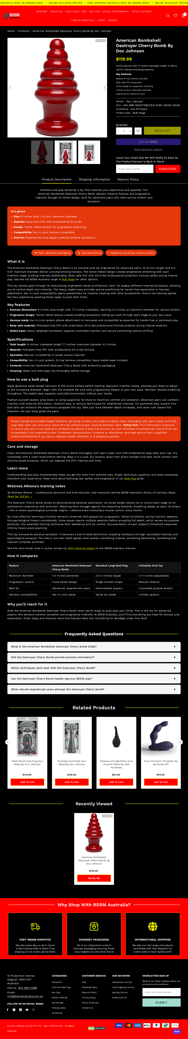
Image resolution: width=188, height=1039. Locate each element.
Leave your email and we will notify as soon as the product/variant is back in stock (147, 159)
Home (11, 30)
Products (23, 30)
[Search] (168, 16)
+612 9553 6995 (27, 987)
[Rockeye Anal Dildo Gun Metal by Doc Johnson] (72, 737)
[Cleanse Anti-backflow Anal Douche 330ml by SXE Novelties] (116, 737)
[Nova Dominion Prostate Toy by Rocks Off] (161, 737)
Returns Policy (128, 179)
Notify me (94, 878)
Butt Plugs (68, 279)
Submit (161, 1002)
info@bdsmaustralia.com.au (25, 996)
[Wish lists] (175, 15)
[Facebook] (7, 1010)
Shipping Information (94, 179)
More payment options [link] (148, 149)
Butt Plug (130, 478)
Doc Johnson (134, 101)
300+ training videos (81, 548)
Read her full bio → (19, 496)
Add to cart (27, 782)
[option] (57, 88)
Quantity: (122, 124)
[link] (138, 131)
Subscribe (168, 169)
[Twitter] (33, 1010)
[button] (9, 87)
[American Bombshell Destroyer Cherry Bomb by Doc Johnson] (94, 833)
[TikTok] (20, 1010)
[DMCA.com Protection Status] (97, 1028)
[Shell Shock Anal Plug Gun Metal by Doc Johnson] (27, 737)
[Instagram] (14, 1010)
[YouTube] (27, 1010)
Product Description (57, 179)
